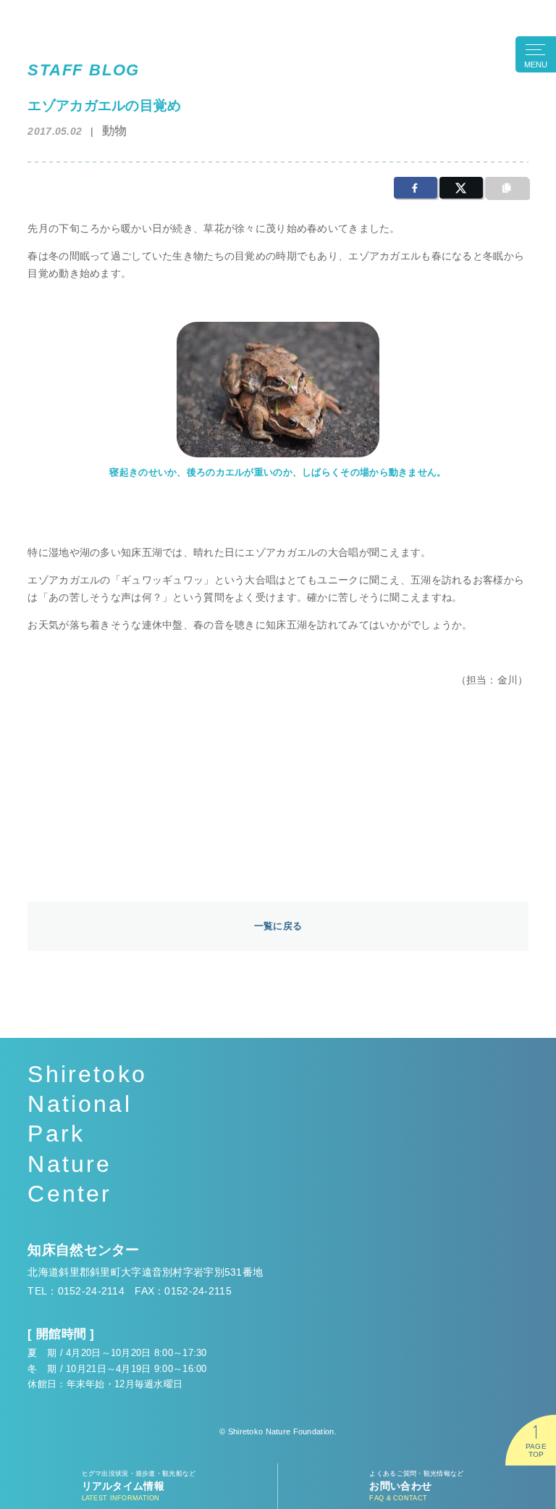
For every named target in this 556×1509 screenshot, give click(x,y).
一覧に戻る (278, 925)
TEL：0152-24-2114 (76, 1291)
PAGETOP (536, 1450)
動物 (114, 131)
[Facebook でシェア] (415, 188)
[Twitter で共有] (461, 188)
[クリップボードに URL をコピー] (506, 188)
